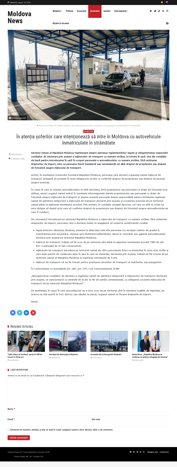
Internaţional (120, 11)
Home (41, 125)
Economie (81, 11)
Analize (106, 11)
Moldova (57, 11)
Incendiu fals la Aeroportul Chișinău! (106, 354)
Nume (11, 409)
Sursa (34, 301)
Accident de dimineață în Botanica (63, 354)
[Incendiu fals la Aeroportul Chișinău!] (109, 341)
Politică (69, 11)
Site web (96, 419)
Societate (95, 11)
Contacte (164, 452)
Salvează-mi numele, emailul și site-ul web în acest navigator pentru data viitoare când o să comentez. (61, 429)
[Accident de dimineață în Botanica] (67, 341)
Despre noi (153, 452)
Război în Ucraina (61, 23)
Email (11, 419)
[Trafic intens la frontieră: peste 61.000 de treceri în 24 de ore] (26, 341)
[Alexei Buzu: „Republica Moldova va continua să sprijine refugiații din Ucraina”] (150, 341)
